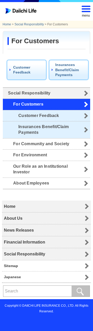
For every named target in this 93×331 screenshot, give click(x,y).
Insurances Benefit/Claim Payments (67, 70)
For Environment (30, 155)
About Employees (31, 183)
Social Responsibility (29, 24)
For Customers (28, 104)
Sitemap (11, 266)
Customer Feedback (21, 70)
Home (7, 24)
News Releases (19, 230)
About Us (13, 218)
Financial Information (24, 242)
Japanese (12, 277)
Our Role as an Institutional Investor (40, 169)
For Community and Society (41, 144)
